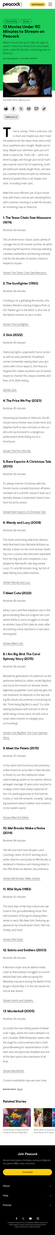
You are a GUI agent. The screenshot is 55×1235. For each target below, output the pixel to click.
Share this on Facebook (13, 109)
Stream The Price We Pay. (17, 451)
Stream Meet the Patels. (16, 817)
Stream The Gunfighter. (16, 324)
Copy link (44, 109)
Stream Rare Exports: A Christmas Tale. (24, 512)
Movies (19, 1089)
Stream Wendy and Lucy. (17, 582)
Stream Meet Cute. (13, 643)
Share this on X (21, 109)
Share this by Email (29, 109)
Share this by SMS (36, 109)
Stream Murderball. (13, 1071)
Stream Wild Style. (13, 939)
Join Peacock (37, 4)
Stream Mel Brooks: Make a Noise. (21, 878)
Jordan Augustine (11, 58)
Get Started (28, 1172)
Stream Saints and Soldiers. (18, 1000)
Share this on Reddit (6, 109)
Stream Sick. (10, 390)
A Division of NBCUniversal (36, 1222)
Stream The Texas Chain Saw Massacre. (25, 272)
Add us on (9, 118)
